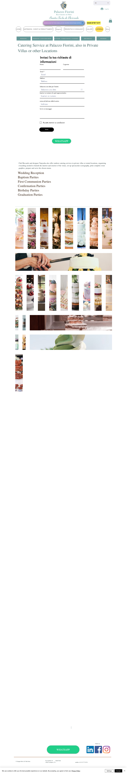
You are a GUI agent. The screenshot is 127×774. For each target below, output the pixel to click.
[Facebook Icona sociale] (98, 749)
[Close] (124, 770)
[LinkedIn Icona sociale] (90, 749)
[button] (110, 21)
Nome (42, 64)
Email (41, 71)
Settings (109, 771)
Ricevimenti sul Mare (64, 14)
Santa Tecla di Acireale (64, 18)
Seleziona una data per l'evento (49, 86)
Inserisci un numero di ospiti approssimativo (53, 93)
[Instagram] (106, 749)
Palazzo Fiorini (64, 11)
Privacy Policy (76, 771)
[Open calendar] (81, 89)
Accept (118, 771)
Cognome (66, 64)
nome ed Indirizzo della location (49, 101)
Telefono (42, 78)
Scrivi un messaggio (46, 109)
